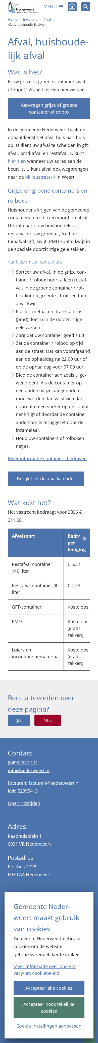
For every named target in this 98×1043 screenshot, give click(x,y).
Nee (47, 720)
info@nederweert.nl (29, 770)
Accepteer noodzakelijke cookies (48, 1007)
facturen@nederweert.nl (54, 783)
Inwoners (30, 19)
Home (12, 19)
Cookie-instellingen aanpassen (48, 1026)
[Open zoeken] (85, 6)
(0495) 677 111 (23, 763)
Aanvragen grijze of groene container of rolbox (49, 108)
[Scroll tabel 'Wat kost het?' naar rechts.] (84, 539)
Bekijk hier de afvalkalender (46, 479)
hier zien (17, 161)
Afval (47, 19)
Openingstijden (24, 803)
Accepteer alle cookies (48, 988)
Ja (19, 720)
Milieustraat (37, 177)
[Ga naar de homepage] (23, 6)
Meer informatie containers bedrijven (47, 458)
